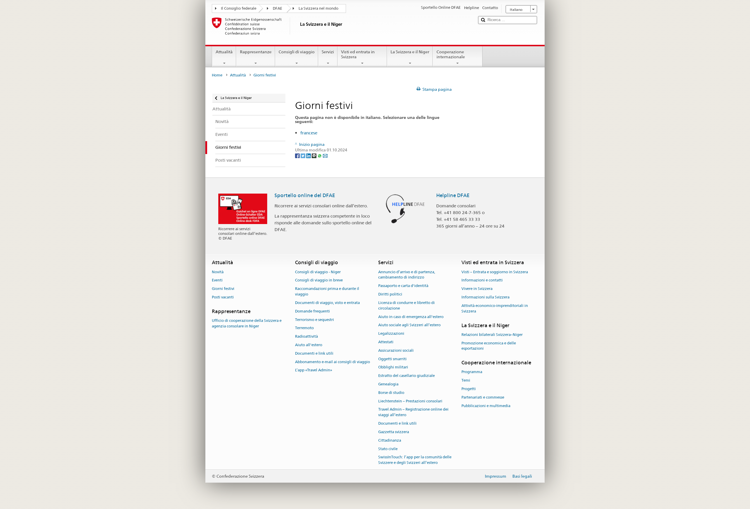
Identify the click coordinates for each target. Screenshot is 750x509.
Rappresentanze (256, 51)
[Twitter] (303, 155)
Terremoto (304, 328)
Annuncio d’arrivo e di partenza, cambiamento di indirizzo (406, 275)
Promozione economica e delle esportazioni (488, 346)
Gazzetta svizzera (393, 432)
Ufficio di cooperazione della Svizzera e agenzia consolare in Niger (247, 323)
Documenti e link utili (314, 353)
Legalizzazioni (391, 333)
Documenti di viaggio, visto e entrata (327, 302)
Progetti (468, 389)
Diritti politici (390, 294)
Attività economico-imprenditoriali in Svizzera (494, 308)
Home (217, 75)
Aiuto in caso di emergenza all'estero (411, 317)
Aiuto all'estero (308, 345)
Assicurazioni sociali (396, 350)
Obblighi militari (393, 367)
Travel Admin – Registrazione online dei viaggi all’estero (413, 412)
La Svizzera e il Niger (410, 51)
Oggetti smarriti (392, 359)
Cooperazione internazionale (451, 54)
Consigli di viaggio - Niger (318, 272)
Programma (471, 372)
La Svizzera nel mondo (318, 8)
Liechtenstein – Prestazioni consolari (410, 401)
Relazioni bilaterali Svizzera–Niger (492, 334)
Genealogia (388, 384)
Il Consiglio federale (238, 8)
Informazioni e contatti (482, 280)
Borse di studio (391, 392)
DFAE (277, 8)
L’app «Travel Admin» (313, 370)
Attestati (385, 342)
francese (308, 133)
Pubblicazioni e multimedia (485, 406)
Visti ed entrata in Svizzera (358, 54)
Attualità (224, 51)
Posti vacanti (223, 297)
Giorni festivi (223, 289)
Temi (465, 380)
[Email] (325, 155)
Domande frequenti (312, 311)
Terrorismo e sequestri (314, 319)
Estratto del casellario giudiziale (406, 375)
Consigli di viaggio (297, 51)
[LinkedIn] (309, 155)
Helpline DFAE (453, 195)
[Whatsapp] (320, 155)
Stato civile (388, 449)
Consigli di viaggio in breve (319, 280)
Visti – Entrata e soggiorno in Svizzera (494, 272)
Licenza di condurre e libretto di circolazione (406, 305)
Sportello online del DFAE (305, 195)
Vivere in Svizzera (476, 289)
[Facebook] (298, 155)
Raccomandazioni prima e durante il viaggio (327, 292)
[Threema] (314, 155)
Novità (218, 272)
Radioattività (306, 336)
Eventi (217, 280)
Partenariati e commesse (482, 397)
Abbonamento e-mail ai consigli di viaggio (332, 362)
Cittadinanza (389, 440)
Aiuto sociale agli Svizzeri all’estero (409, 325)
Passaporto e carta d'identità (403, 286)
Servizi (328, 51)
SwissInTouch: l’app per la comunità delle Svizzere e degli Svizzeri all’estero (414, 460)
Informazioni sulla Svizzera (485, 297)
